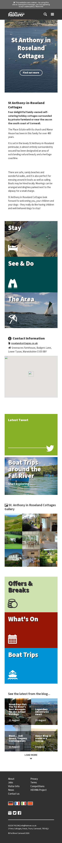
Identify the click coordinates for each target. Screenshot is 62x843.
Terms (33, 782)
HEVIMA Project (38, 790)
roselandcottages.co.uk (24, 343)
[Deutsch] (10, 803)
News (11, 790)
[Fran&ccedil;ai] (17, 803)
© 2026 (18, 833)
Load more (31, 755)
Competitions (37, 786)
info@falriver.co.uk (28, 825)
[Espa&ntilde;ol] (30, 803)
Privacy (34, 778)
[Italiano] (23, 803)
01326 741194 (13, 825)
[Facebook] (19, 813)
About (11, 778)
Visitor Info (14, 786)
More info (39, 6)
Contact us (14, 793)
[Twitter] (14, 813)
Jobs (10, 782)
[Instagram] (10, 813)
